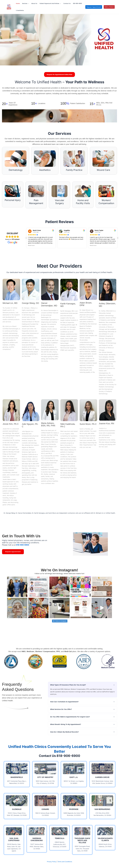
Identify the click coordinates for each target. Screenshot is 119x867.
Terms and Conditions (65, 861)
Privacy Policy (51, 861)
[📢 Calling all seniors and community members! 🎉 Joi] (80, 587)
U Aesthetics (20, 10)
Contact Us (67, 3)
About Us (34, 3)
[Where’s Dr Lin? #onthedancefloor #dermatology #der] (59, 608)
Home (18, 3)
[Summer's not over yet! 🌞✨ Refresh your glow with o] (80, 608)
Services (24, 3)
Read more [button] (62, 245)
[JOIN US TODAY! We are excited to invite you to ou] (17, 608)
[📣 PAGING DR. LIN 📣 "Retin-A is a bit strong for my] (102, 608)
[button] (28, 3)
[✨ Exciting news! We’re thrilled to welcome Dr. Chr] (38, 587)
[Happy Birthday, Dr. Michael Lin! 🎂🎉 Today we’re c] (59, 587)
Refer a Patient (109, 7)
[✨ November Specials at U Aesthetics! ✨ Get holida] (102, 587)
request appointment (13, 552)
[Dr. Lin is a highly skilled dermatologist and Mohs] (17, 587)
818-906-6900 (77, 3)
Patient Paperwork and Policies (49, 3)
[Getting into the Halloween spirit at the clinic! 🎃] (38, 608)
